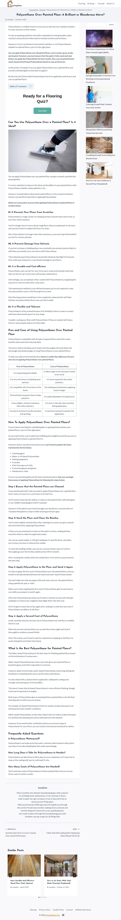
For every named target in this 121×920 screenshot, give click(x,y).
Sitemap (33, 910)
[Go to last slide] (10, 875)
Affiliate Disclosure (83, 910)
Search (111, 25)
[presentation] (24, 866)
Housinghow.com (53, 915)
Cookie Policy (58, 910)
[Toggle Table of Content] (30, 86)
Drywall (101, 3)
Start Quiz (42, 111)
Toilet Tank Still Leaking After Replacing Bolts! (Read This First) (62, 832)
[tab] (38, 897)
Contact (69, 910)
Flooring (81, 3)
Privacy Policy (44, 910)
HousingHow (33, 10)
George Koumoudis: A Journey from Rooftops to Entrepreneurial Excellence (100, 78)
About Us (110, 3)
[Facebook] (63, 915)
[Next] (74, 875)
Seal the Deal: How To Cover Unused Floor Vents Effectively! (20, 832)
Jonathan (10, 19)
